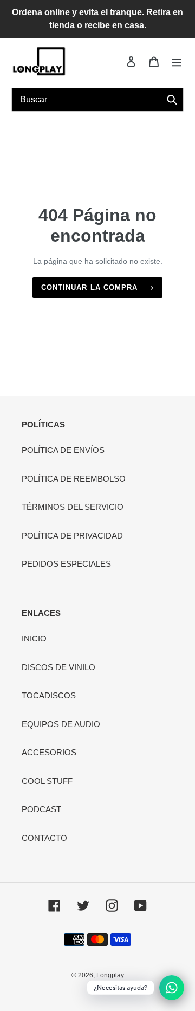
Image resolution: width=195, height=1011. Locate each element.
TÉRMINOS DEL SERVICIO (72, 506)
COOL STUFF (47, 781)
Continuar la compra (89, 287)
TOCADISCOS (49, 695)
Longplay (110, 975)
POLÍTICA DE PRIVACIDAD (72, 535)
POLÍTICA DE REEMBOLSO (74, 478)
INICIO (34, 638)
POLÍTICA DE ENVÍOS (63, 450)
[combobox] (97, 100)
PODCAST (41, 809)
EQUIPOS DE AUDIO (61, 724)
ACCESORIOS (49, 752)
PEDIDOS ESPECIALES (66, 563)
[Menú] (176, 61)
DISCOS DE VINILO (58, 667)
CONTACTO (44, 837)
